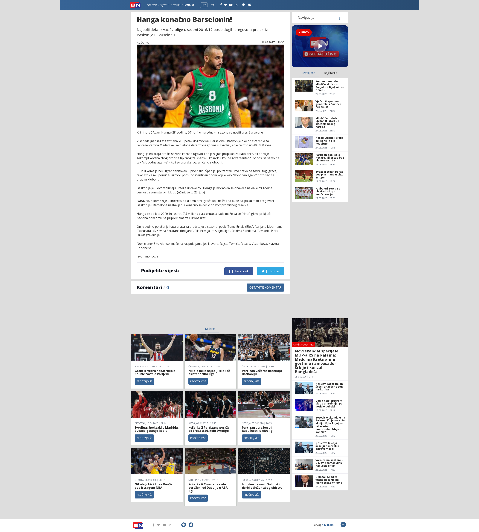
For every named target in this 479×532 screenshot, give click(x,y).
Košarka (210, 329)
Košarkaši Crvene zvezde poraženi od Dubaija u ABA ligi (208, 487)
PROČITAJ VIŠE (144, 381)
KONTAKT (189, 5)
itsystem (327, 525)
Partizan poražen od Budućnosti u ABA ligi (258, 429)
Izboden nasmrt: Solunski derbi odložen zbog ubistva (262, 486)
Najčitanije (330, 73)
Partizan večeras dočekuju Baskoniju (262, 372)
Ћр (212, 5)
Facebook (241, 271)
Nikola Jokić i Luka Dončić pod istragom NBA (154, 486)
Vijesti (164, 5)
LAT (204, 5)
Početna (152, 5)
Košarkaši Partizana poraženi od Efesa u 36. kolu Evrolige (210, 429)
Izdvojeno (308, 73)
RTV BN (177, 5)
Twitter (274, 271)
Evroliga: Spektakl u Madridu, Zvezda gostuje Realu (157, 429)
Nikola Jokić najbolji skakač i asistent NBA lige (209, 372)
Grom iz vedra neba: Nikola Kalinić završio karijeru (155, 372)
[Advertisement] (179, 312)
